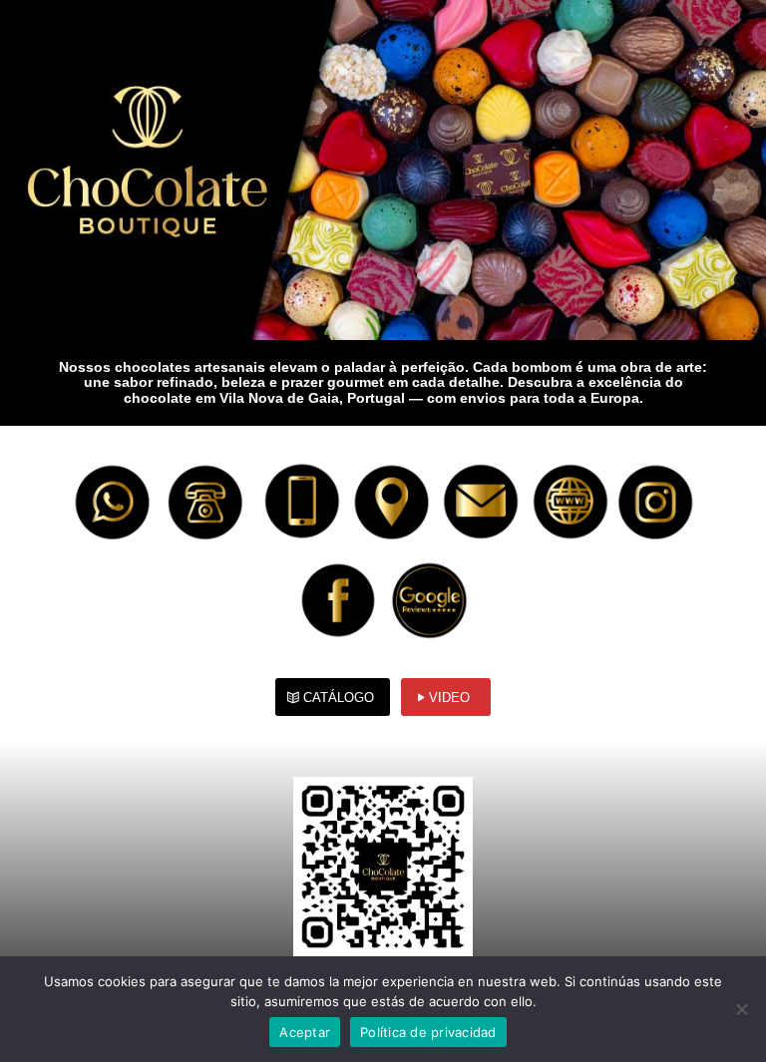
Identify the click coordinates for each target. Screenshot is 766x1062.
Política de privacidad (428, 1032)
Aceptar (304, 1032)
